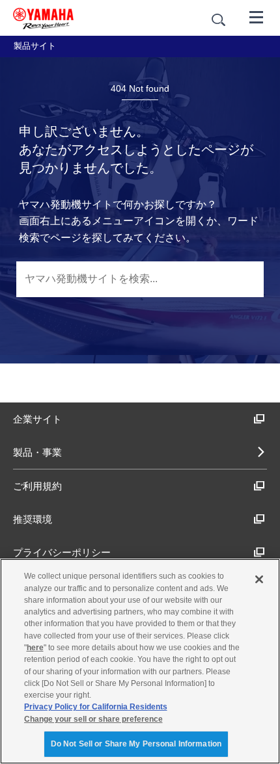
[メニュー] (256, 16)
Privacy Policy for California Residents (95, 706)
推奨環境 (32, 519)
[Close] (259, 579)
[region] (140, 661)
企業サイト (37, 419)
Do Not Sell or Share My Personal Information (136, 743)
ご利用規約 (37, 486)
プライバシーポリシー (62, 552)
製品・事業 (37, 452)
